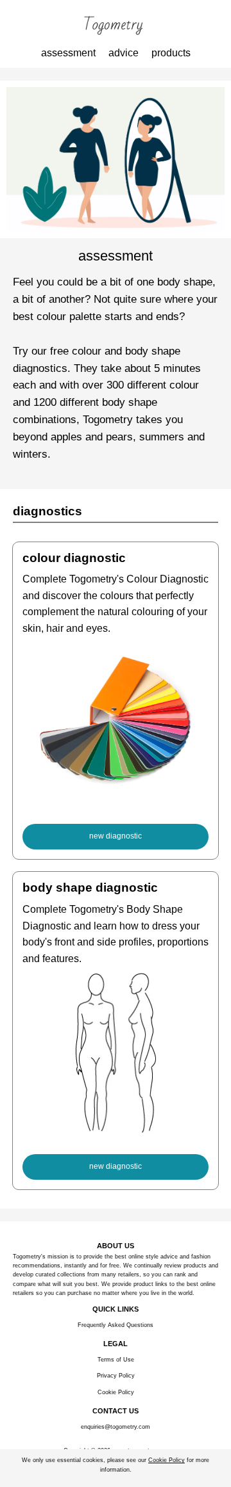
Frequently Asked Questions (115, 1325)
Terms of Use (116, 1359)
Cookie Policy (116, 1392)
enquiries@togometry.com (115, 1427)
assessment (68, 52)
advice (123, 52)
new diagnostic (115, 836)
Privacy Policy (116, 1375)
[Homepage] (115, 25)
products (171, 52)
